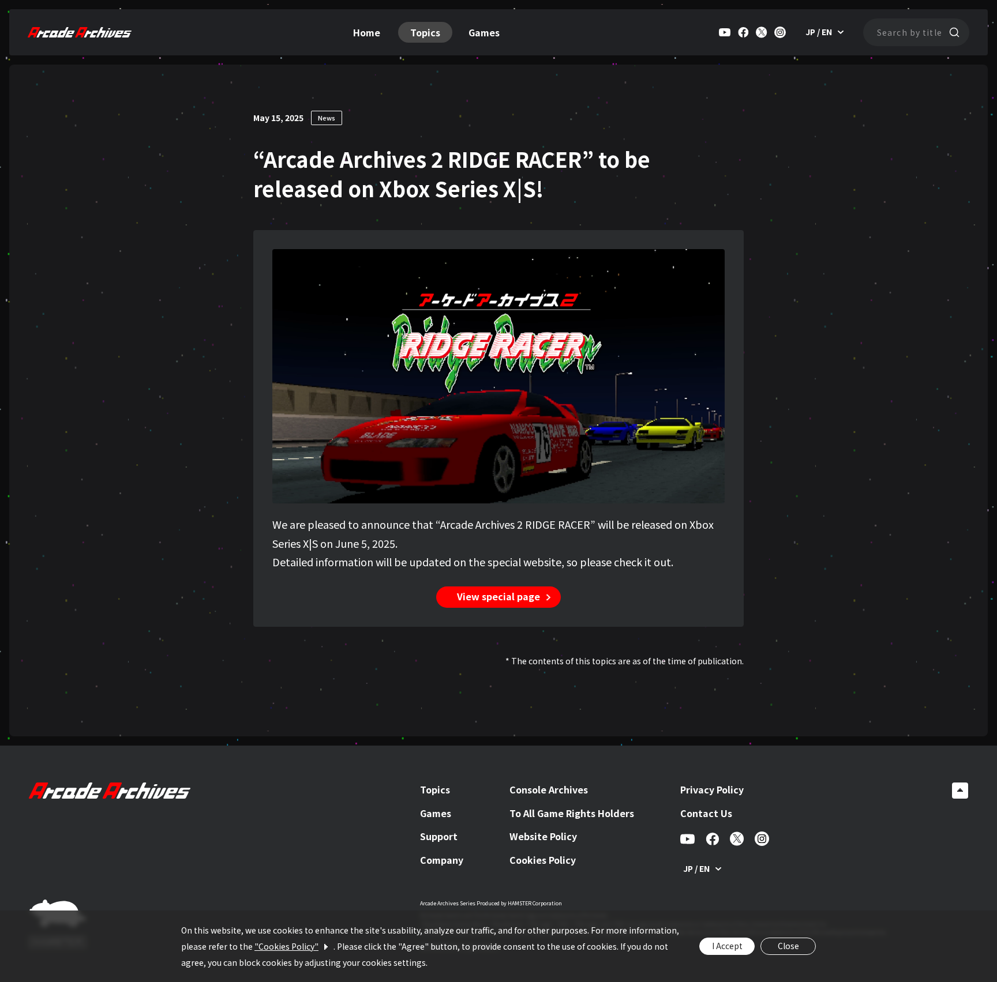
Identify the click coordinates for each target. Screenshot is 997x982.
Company (441, 860)
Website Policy (543, 836)
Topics (425, 32)
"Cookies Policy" (286, 946)
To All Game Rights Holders (571, 813)
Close (788, 945)
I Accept (727, 945)
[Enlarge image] (709, 264)
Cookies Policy (542, 860)
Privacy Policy (712, 789)
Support (439, 836)
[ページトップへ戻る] (960, 790)
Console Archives (548, 789)
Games (484, 32)
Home (366, 32)
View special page (498, 596)
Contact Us (706, 813)
